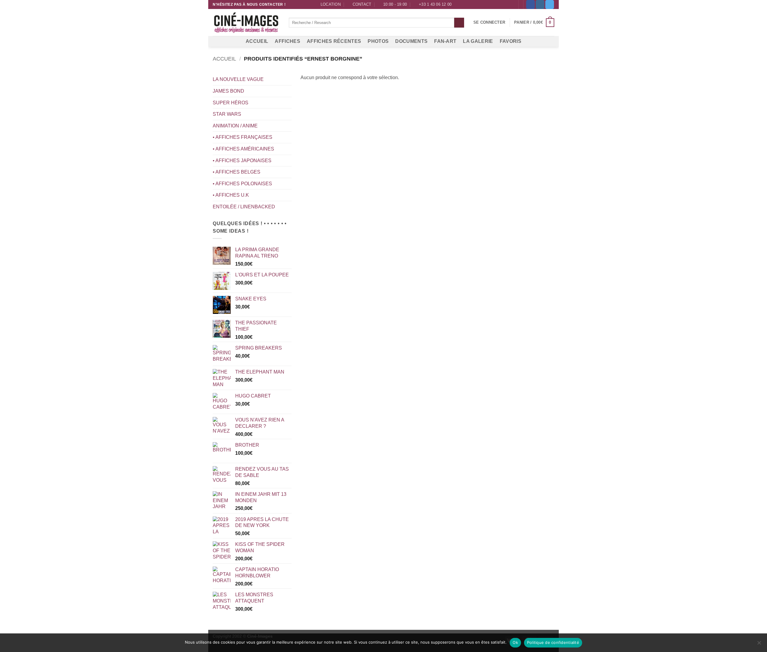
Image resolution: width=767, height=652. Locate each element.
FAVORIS (510, 41)
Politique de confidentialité (553, 642)
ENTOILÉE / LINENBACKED (244, 206)
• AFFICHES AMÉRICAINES (243, 148)
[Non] (759, 644)
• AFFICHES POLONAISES (242, 183)
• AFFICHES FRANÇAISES (242, 137)
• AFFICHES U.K (231, 195)
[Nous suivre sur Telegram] (549, 4)
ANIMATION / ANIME (235, 125)
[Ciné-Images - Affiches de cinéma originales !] (246, 22)
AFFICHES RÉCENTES (334, 41)
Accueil (224, 58)
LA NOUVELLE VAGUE (238, 79)
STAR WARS (227, 114)
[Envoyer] (459, 23)
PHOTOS (378, 41)
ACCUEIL (257, 41)
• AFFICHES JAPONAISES (242, 160)
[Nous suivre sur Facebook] (530, 4)
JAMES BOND (228, 91)
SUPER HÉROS (230, 102)
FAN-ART (445, 41)
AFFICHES (287, 41)
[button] (489, 22)
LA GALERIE (478, 41)
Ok (515, 642)
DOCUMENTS (411, 41)
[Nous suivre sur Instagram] (540, 4)
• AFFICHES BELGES (236, 171)
